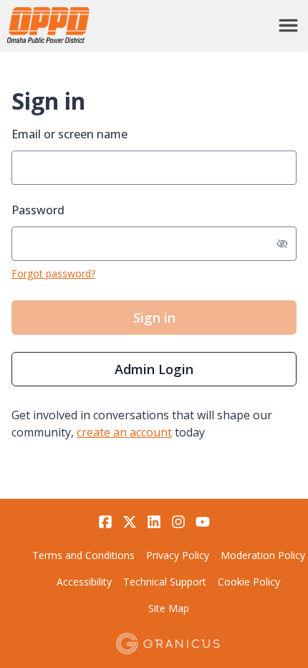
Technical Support (164, 581)
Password (37, 210)
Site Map (168, 608)
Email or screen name (69, 134)
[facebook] (105, 521)
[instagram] (178, 521)
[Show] (282, 243)
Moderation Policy (263, 555)
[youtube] (202, 521)
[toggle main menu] (288, 25)
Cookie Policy (249, 581)
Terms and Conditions (83, 555)
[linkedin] (154, 521)
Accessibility (84, 581)
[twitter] (129, 521)
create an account (124, 432)
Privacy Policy (177, 555)
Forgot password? (53, 273)
